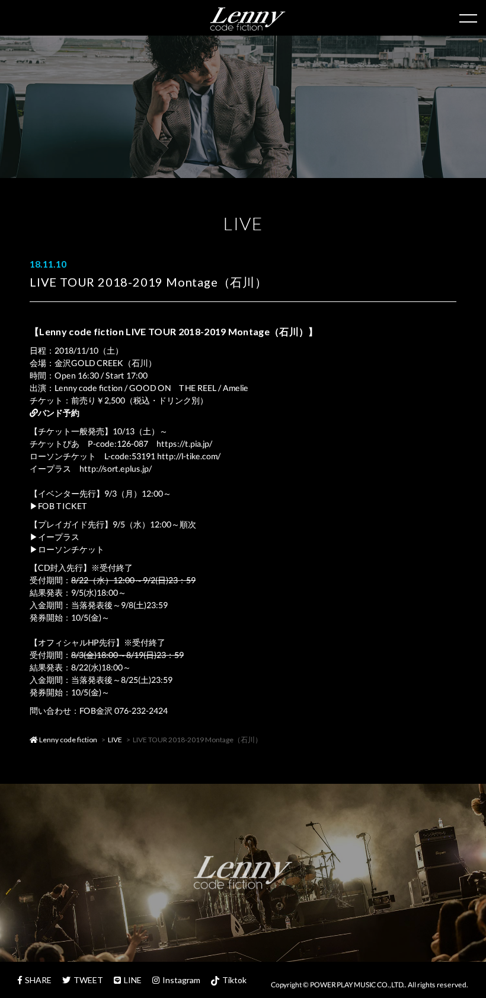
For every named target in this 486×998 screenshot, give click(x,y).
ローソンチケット (71, 549)
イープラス (58, 537)
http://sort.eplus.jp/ (115, 468)
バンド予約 (58, 413)
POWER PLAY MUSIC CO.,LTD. (357, 984)
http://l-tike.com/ (188, 456)
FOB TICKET (63, 506)
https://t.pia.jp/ (184, 443)
